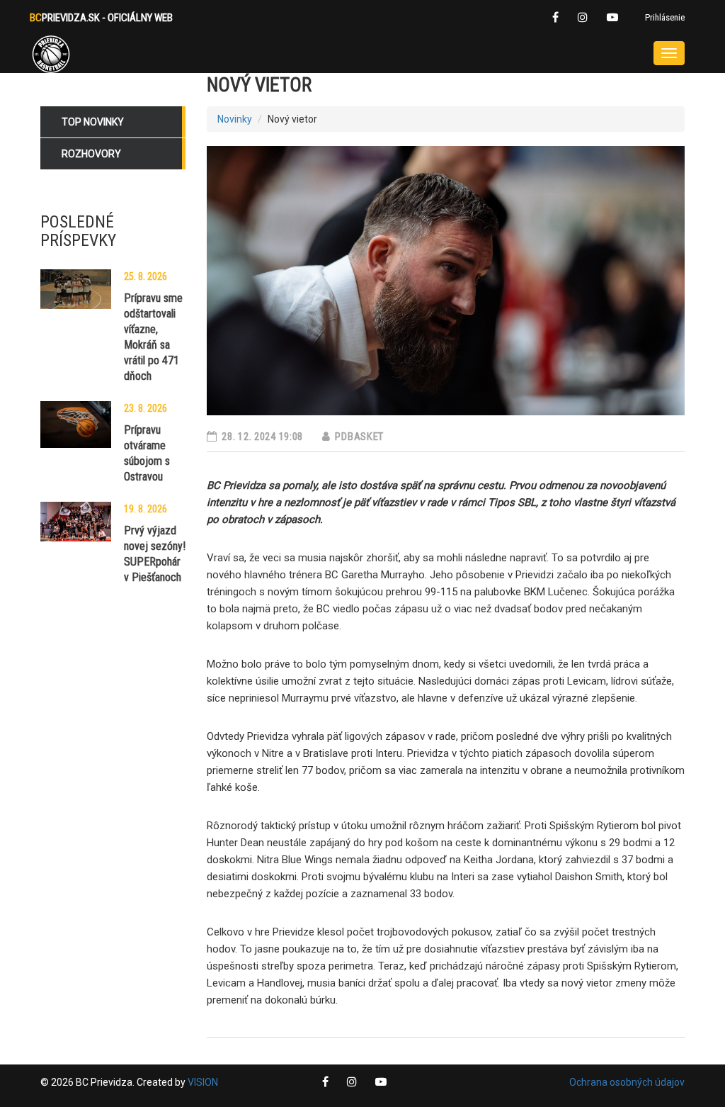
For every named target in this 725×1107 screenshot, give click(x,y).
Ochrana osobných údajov (627, 1082)
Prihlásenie (665, 17)
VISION (203, 1082)
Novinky (234, 119)
